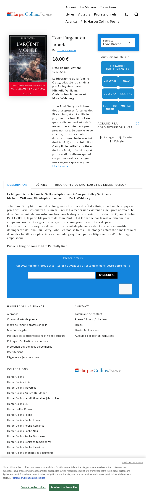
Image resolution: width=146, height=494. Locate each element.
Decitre (126, 93)
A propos (12, 314)
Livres (70, 14)
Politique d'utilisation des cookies (27, 341)
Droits (79, 325)
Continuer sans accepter (132, 462)
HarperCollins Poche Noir (22, 431)
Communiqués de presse (22, 319)
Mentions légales (17, 330)
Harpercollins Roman (20, 409)
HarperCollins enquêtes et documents (30, 452)
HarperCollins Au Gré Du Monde (27, 393)
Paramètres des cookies (33, 487)
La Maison (88, 7)
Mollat (126, 106)
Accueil (71, 7)
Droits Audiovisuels (87, 330)
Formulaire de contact (88, 314)
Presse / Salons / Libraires (91, 319)
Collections (108, 7)
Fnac (126, 81)
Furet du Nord (110, 107)
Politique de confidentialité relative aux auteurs (36, 335)
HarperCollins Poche (19, 414)
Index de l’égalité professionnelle (27, 325)
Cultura (110, 93)
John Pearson (66, 50)
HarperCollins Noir (18, 382)
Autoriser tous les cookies (64, 487)
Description (17, 184)
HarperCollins (15, 376)
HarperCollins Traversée (21, 387)
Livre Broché (112, 43)
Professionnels (105, 14)
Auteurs (84, 14)
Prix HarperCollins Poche (99, 21)
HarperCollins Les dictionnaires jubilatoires (33, 398)
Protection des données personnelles (29, 346)
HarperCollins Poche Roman (24, 420)
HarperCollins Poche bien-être (25, 447)
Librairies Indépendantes (117, 67)
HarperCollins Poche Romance (25, 425)
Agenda (71, 21)
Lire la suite (60, 166)
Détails (41, 184)
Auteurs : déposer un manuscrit (94, 335)
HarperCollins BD (17, 404)
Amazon (110, 81)
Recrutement (15, 352)
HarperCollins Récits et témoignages (29, 441)
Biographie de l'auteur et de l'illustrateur (90, 184)
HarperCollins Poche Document (26, 436)
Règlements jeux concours (23, 357)
